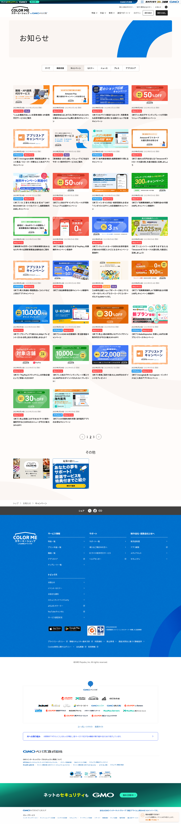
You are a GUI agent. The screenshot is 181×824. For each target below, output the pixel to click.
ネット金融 (113, 818)
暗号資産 (122, 818)
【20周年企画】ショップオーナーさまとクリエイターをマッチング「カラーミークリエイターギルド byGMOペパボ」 (110, 293)
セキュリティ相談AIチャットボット (98, 762)
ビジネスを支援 (62, 818)
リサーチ (97, 818)
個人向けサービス (133, 818)
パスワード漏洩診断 (66, 762)
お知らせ (158, 7)
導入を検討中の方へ (126, 7)
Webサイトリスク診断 (80, 762)
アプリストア (131, 68)
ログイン (137, 13)
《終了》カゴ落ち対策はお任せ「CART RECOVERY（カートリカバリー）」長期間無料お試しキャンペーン (31, 205)
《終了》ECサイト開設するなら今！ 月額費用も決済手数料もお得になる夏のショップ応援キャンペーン (110, 117)
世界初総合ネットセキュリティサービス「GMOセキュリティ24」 (40, 762)
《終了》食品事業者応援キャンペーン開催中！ (71, 290)
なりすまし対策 (103, 765)
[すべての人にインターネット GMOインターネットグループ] (162, 2)
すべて (47, 68)
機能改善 (60, 68)
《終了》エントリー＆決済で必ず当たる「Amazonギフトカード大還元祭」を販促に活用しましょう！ (150, 249)
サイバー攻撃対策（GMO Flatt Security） (84, 765)
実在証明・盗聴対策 (28, 765)
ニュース (104, 68)
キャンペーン (75, 68)
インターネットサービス (30, 818)
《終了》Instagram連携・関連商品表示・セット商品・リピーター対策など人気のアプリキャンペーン (31, 161)
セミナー (90, 68)
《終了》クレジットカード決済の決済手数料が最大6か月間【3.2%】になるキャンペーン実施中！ (110, 249)
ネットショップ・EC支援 (47, 818)
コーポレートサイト (85, 726)
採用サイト (99, 726)
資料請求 (148, 13)
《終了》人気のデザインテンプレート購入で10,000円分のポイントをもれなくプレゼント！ (71, 377)
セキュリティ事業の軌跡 (117, 765)
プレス (116, 68)
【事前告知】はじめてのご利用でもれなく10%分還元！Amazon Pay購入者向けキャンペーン (71, 117)
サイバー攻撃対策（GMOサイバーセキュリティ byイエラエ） (53, 765)
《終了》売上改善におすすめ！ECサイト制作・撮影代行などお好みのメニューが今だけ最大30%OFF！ (31, 421)
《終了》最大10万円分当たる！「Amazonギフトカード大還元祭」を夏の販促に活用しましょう (150, 161)
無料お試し (161, 13)
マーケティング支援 (86, 818)
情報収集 (105, 818)
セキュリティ (73, 818)
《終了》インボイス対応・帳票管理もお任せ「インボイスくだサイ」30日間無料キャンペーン (110, 205)
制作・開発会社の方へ (144, 7)
